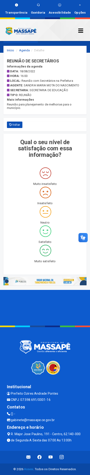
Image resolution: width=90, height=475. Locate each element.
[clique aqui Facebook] (40, 457)
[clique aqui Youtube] (51, 457)
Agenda (24, 50)
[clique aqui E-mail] (28, 457)
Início (10, 50)
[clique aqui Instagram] (62, 457)
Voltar (16, 124)
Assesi (28, 469)
